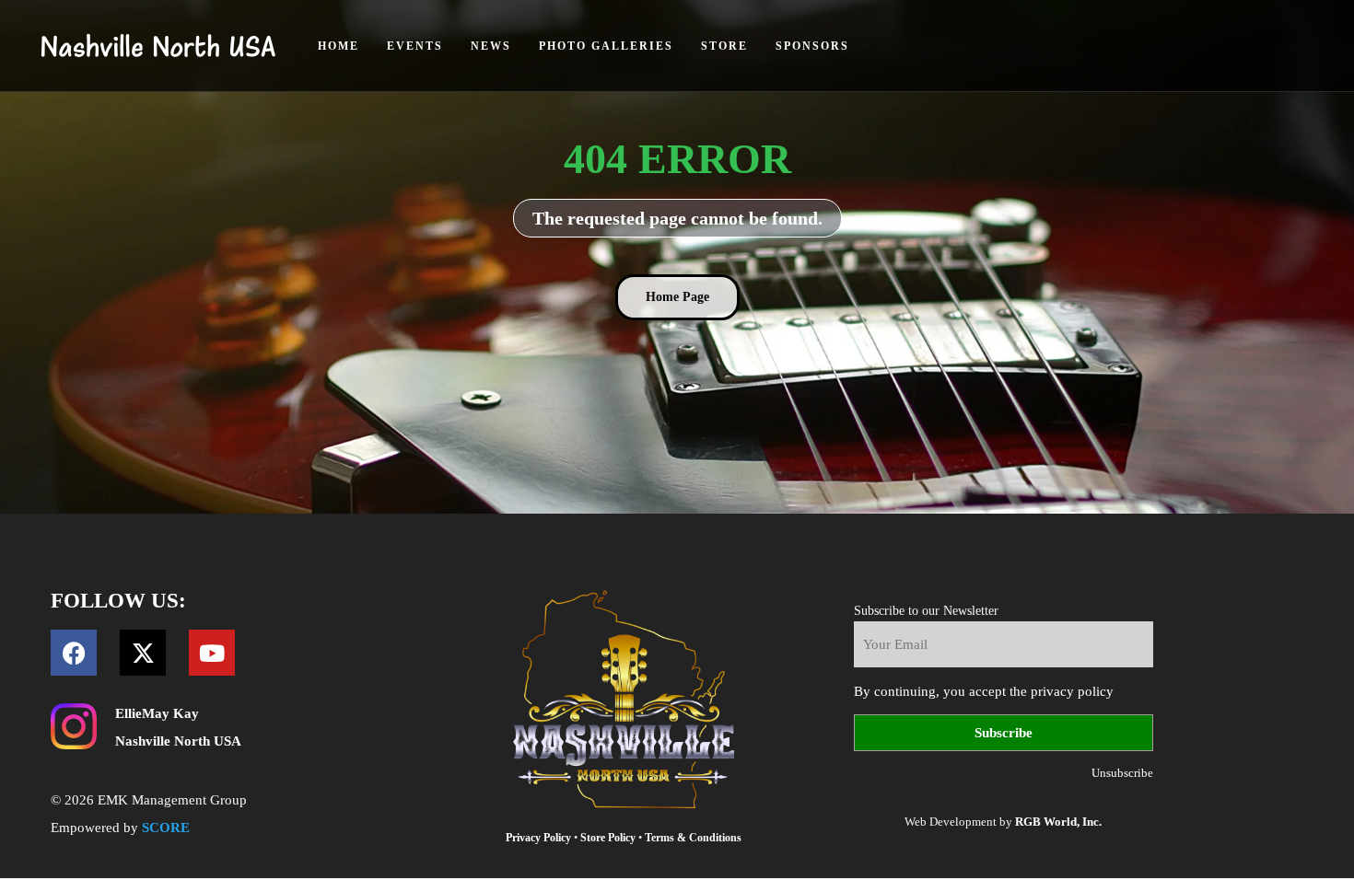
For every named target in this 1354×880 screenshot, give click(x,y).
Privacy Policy (538, 837)
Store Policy (608, 837)
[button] (677, 297)
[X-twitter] (143, 653)
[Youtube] (212, 653)
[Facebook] (74, 653)
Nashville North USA (178, 741)
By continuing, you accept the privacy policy (984, 691)
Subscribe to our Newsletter (926, 611)
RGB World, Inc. (1058, 821)
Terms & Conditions (693, 837)
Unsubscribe (1122, 773)
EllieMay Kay (157, 713)
